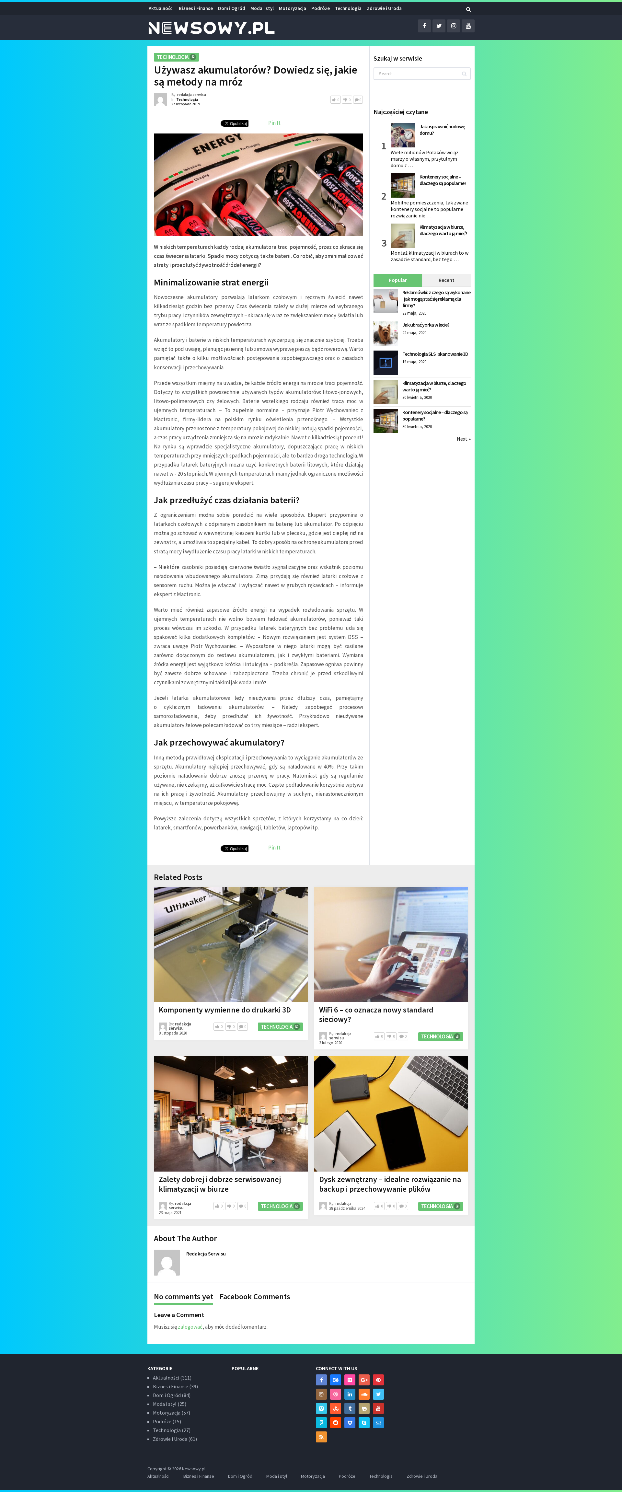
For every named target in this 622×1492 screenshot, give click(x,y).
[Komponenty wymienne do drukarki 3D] (231, 944)
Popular (398, 280)
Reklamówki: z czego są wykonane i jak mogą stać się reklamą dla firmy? (436, 298)
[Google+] (364, 1379)
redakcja (343, 1203)
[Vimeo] (321, 1408)
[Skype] (364, 1422)
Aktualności (161, 8)
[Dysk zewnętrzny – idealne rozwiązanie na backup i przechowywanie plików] (391, 1114)
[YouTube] (378, 1408)
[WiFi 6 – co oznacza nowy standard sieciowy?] (391, 944)
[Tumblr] (349, 1408)
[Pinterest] (378, 1379)
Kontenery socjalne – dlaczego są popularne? (443, 179)
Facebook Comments (255, 1296)
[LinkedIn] (349, 1394)
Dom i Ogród (231, 8)
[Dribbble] (335, 1394)
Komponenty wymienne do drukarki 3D (225, 1010)
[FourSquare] (321, 1422)
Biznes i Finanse (196, 8)
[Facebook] (321, 1379)
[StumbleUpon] (335, 1408)
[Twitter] (378, 1394)
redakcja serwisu (191, 94)
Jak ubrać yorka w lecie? (425, 324)
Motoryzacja (292, 8)
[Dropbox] (349, 1422)
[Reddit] (335, 1422)
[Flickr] (349, 1379)
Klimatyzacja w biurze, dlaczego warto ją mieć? (443, 230)
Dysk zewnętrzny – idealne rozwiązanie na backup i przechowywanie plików (390, 1184)
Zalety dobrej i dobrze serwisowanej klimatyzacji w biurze (220, 1184)
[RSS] (321, 1436)
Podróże (320, 8)
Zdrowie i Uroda (170, 1439)
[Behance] (335, 1379)
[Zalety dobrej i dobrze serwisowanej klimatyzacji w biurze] (231, 1114)
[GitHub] (364, 1408)
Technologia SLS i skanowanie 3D (435, 354)
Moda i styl (262, 8)
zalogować (190, 1326)
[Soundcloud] (364, 1394)
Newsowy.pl (193, 1469)
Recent (447, 280)
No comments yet (183, 1296)
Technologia (348, 8)
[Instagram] (321, 1394)
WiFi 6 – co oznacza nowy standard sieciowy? (376, 1014)
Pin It (274, 122)
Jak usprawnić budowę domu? (442, 129)
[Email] (378, 1422)
